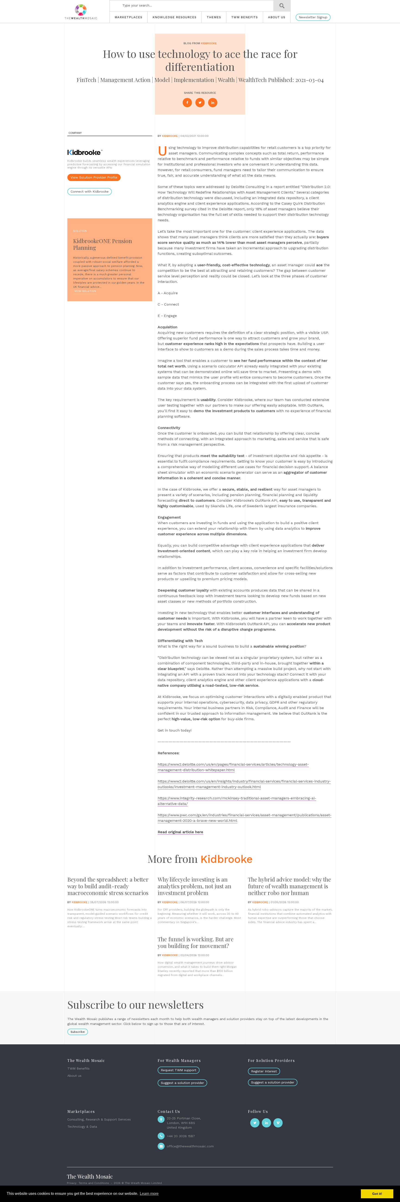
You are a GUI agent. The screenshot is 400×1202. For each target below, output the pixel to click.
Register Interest (264, 1071)
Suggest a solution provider (182, 1083)
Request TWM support (178, 1070)
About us (74, 1075)
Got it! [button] (377, 1194)
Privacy (71, 1183)
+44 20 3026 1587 (181, 1136)
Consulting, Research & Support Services (99, 1119)
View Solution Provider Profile (94, 177)
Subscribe (78, 1031)
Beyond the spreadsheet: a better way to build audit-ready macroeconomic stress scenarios (107, 886)
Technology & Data (82, 1126)
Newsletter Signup (313, 17)
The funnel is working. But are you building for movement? (196, 942)
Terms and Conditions (94, 1183)
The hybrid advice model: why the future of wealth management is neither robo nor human (289, 886)
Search (282, 6)
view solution (85, 291)
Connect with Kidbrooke (90, 191)
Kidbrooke (209, 43)
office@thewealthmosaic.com (190, 1146)
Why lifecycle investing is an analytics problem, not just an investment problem (194, 886)
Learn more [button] (149, 1194)
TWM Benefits (78, 1068)
